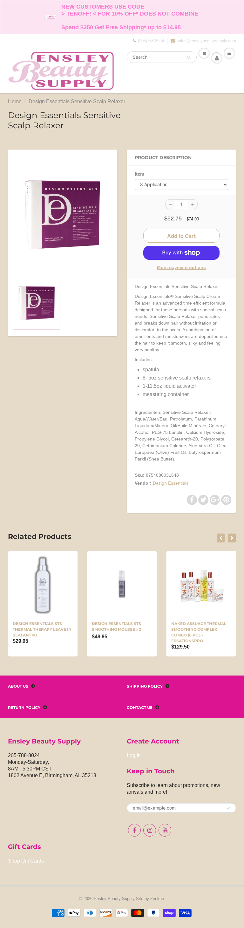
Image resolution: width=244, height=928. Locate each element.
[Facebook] (134, 830)
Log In (134, 755)
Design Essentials (170, 483)
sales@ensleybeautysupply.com (206, 40)
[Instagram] (149, 830)
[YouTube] (165, 830)
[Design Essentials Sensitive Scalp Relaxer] (62, 213)
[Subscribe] (228, 808)
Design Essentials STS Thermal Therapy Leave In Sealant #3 (42, 629)
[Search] (189, 57)
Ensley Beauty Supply (114, 898)
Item (139, 174)
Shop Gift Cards (26, 861)
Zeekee (157, 898)
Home (15, 101)
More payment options (181, 267)
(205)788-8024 (151, 40)
